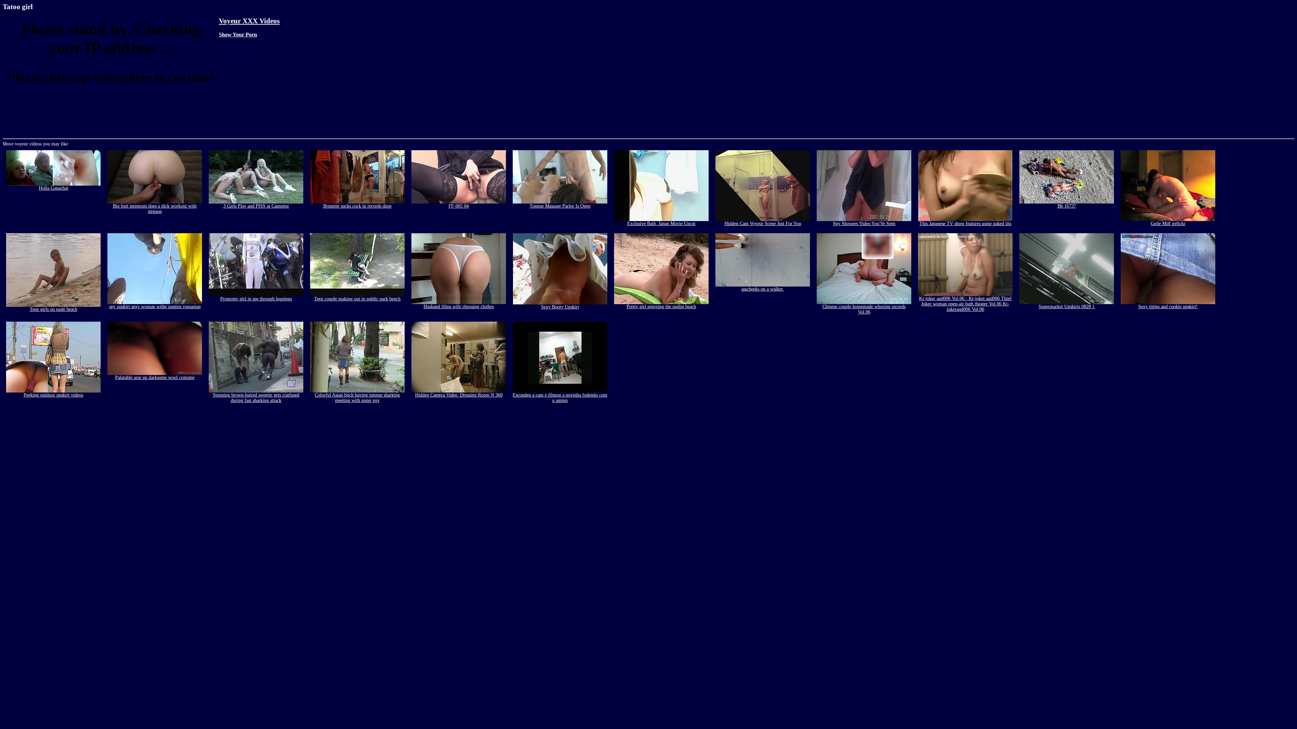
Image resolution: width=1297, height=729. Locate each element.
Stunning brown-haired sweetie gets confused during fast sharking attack (256, 398)
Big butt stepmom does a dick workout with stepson (155, 209)
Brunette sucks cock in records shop (357, 206)
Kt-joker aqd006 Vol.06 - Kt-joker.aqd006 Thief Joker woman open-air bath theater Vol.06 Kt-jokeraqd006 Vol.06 (965, 304)
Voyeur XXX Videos (249, 21)
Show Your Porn (238, 34)
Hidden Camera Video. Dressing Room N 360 (459, 395)
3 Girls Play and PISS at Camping (256, 206)
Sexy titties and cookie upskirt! (1168, 306)
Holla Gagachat (53, 188)
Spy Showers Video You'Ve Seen (864, 223)
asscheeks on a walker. (762, 289)
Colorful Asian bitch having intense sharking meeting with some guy (357, 398)
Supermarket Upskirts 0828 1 (1067, 306)
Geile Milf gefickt (1168, 223)
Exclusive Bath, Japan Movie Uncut (661, 223)
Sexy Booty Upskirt (560, 306)
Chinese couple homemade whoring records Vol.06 (864, 309)
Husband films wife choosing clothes (459, 306)
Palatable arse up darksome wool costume (155, 377)
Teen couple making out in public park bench (357, 298)
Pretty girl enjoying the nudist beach (661, 306)
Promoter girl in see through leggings (256, 298)
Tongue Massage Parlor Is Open (560, 206)
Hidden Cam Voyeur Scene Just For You (762, 223)
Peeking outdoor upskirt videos (53, 395)
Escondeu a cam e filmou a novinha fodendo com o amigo (560, 398)
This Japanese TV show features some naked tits (965, 223)
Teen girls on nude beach (53, 309)
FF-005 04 (459, 206)
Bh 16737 (1067, 206)
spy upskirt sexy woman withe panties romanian (155, 306)
